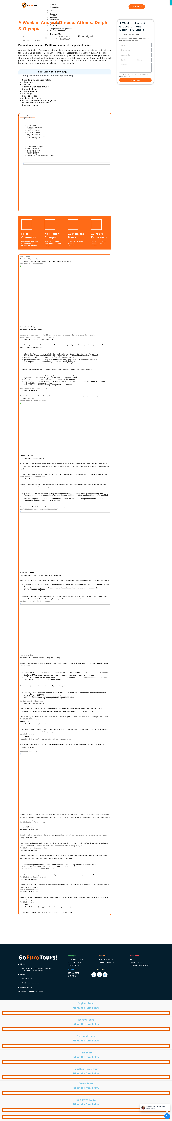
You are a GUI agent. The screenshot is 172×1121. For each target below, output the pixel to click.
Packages (55, 7)
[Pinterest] (105, 974)
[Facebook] (93, 974)
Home (53, 5)
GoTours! (37, 957)
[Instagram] (99, 974)
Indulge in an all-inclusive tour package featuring (47, 76)
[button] (64, 75)
